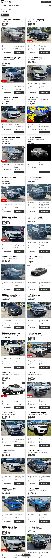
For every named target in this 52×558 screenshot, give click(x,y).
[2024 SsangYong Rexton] (13, 310)
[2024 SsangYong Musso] (13, 348)
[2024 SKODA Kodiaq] (13, 234)
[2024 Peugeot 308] (13, 194)
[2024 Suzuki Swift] (13, 466)
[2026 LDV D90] (39, 114)
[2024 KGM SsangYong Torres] (39, 35)
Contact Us (19, 52)
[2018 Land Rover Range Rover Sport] (39, 428)
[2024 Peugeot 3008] (39, 232)
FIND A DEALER (46, 1)
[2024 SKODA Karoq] (39, 73)
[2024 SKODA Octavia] (13, 114)
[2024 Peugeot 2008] (13, 504)
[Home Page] (6, 2)
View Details (7, 52)
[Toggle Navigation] (50, 5)
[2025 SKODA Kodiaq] (13, 544)
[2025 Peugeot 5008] (39, 192)
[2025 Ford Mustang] (39, 272)
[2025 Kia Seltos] (13, 428)
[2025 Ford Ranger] (39, 152)
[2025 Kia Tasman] (39, 350)
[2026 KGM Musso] (39, 542)
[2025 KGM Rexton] (39, 466)
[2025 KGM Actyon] (39, 310)
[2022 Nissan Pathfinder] (13, 35)
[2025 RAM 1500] (39, 504)
